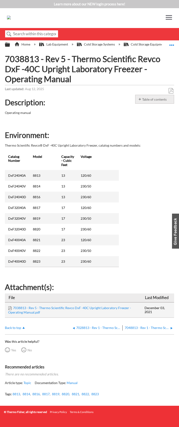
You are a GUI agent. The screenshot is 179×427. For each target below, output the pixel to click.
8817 (46, 394)
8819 (55, 394)
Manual (72, 383)
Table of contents (154, 99)
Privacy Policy (58, 412)
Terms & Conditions (81, 412)
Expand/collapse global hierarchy (10, 45)
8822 (85, 394)
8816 (36, 394)
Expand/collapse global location (171, 43)
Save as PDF (170, 91)
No (30, 350)
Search (9, 34)
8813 (16, 394)
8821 (75, 394)
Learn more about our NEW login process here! (89, 4)
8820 (65, 394)
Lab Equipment (57, 44)
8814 (26, 394)
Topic (27, 383)
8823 (95, 394)
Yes (13, 350)
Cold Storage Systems (99, 44)
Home (26, 44)
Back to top (13, 328)
